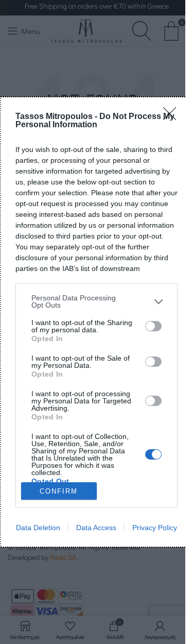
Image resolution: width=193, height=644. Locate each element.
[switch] (153, 326)
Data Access (96, 527)
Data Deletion (38, 527)
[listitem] (96, 301)
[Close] (173, 117)
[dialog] (96, 322)
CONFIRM (59, 491)
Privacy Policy (154, 527)
